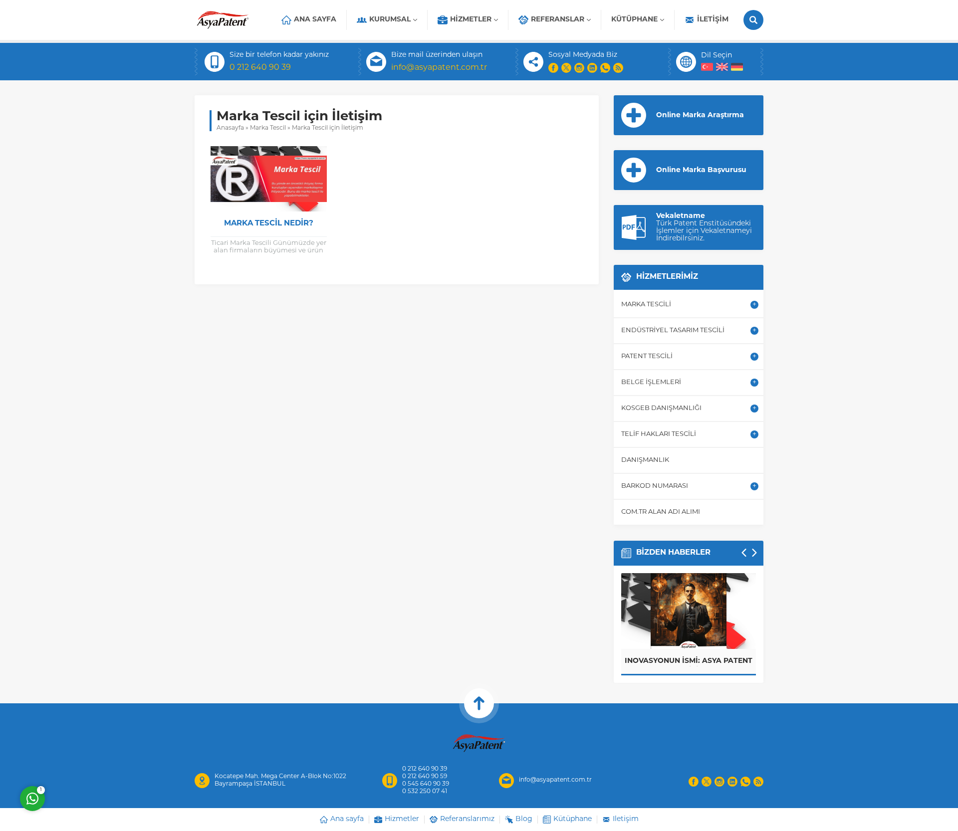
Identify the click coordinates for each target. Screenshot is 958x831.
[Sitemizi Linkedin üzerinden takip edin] (592, 68)
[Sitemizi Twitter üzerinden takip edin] (566, 68)
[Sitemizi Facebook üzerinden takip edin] (553, 68)
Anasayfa (230, 128)
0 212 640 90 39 (260, 68)
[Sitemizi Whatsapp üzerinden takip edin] (605, 68)
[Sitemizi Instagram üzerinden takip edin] (579, 68)
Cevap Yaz (95, 758)
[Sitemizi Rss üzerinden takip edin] (618, 68)
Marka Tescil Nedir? (268, 223)
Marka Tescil (268, 128)
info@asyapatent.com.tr (439, 68)
